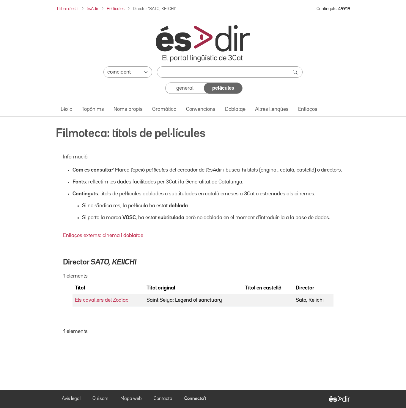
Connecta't (195, 399)
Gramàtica (164, 109)
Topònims (93, 109)
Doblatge (235, 109)
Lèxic (66, 109)
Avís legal (71, 399)
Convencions (200, 109)
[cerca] (295, 72)
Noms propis (128, 109)
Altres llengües (272, 109)
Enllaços (307, 109)
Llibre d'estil (67, 9)
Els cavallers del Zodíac (101, 300)
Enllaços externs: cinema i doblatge (103, 235)
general (184, 88)
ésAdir (92, 9)
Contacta (163, 399)
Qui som (100, 399)
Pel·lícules (116, 9)
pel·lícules (223, 88)
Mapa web (131, 399)
